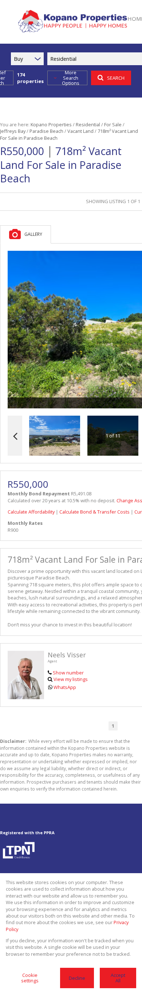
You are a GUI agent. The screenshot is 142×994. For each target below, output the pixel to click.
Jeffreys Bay (12, 131)
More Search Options (70, 78)
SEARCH (116, 78)
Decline (77, 978)
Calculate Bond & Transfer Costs (94, 511)
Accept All (118, 978)
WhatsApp (65, 687)
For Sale (113, 124)
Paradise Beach (46, 131)
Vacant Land (80, 131)
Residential (88, 124)
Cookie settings (30, 978)
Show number (68, 672)
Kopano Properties (51, 124)
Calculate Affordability (31, 511)
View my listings (71, 679)
